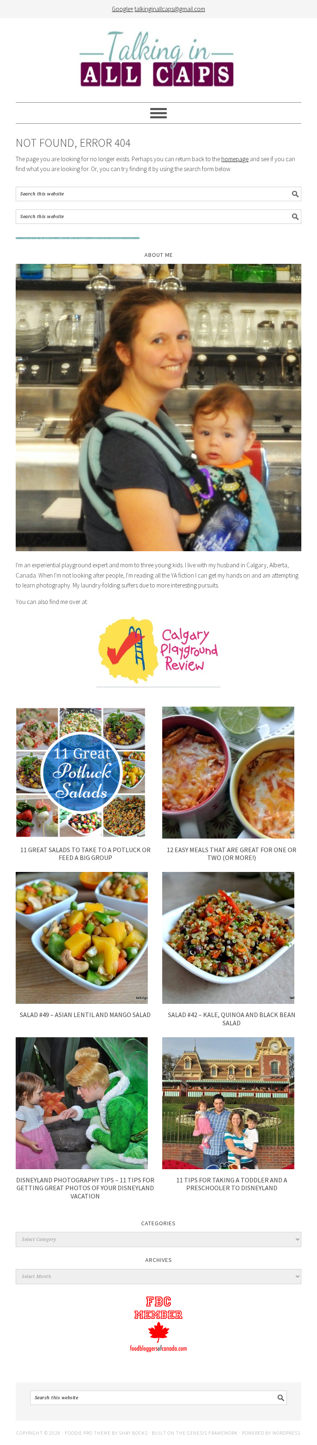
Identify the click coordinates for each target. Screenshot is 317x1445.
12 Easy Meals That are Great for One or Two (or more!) (231, 854)
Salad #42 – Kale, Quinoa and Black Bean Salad (232, 1018)
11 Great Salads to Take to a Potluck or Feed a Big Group (85, 854)
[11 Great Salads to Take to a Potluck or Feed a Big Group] (82, 836)
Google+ (122, 9)
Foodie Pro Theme (88, 1433)
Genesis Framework (212, 1433)
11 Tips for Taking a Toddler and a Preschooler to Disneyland (231, 1184)
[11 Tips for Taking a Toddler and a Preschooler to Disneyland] (228, 1167)
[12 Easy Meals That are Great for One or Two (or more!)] (228, 836)
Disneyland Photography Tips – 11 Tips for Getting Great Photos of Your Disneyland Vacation (85, 1188)
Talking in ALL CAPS (158, 60)
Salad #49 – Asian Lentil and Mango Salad (85, 1014)
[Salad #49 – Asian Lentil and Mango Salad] (82, 1002)
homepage (234, 159)
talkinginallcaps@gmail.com (170, 9)
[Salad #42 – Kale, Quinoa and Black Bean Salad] (228, 1002)
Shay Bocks (133, 1433)
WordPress (286, 1433)
